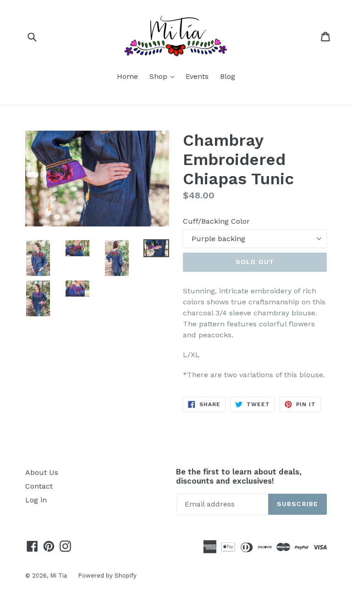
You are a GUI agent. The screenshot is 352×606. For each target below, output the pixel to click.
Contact (39, 486)
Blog (227, 76)
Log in (36, 500)
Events (197, 76)
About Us (41, 472)
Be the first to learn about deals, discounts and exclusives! (239, 476)
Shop (164, 76)
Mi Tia (59, 575)
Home (127, 76)
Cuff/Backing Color (216, 221)
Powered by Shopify (107, 575)
